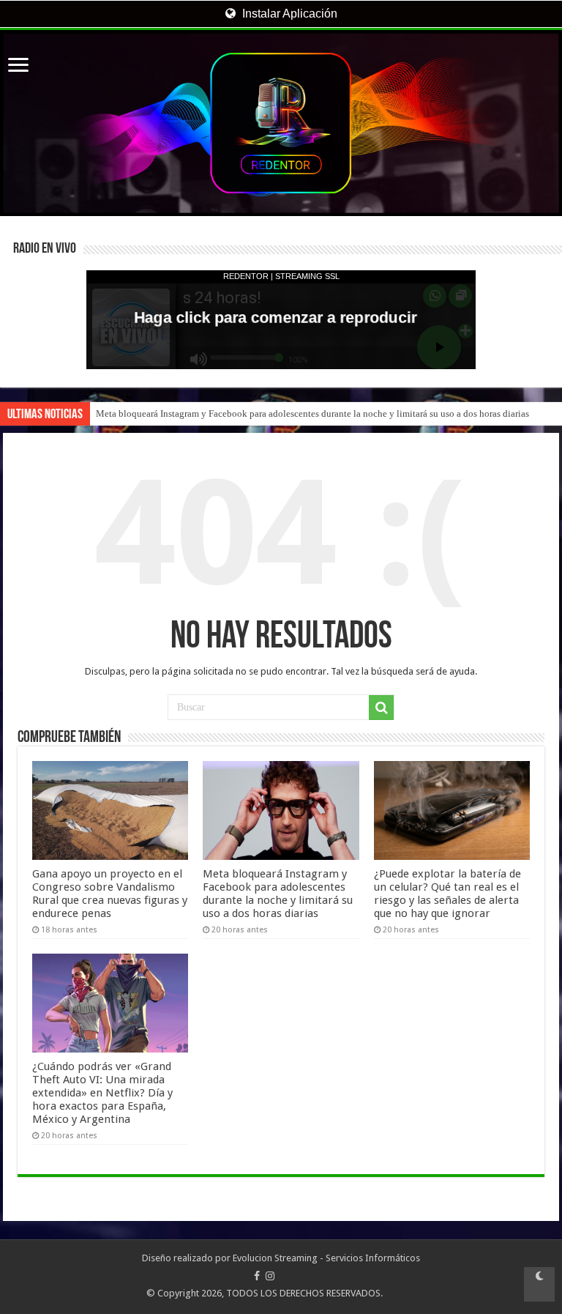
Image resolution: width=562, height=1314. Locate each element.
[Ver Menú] (18, 66)
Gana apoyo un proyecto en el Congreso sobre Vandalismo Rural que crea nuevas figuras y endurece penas (109, 893)
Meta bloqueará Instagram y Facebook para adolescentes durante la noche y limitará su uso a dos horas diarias (312, 413)
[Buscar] (381, 707)
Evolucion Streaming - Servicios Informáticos (326, 1257)
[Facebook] (256, 1276)
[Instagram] (270, 1276)
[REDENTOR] (281, 123)
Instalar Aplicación (288, 13)
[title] (539, 1284)
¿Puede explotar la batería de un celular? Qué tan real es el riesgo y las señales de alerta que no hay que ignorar (447, 893)
